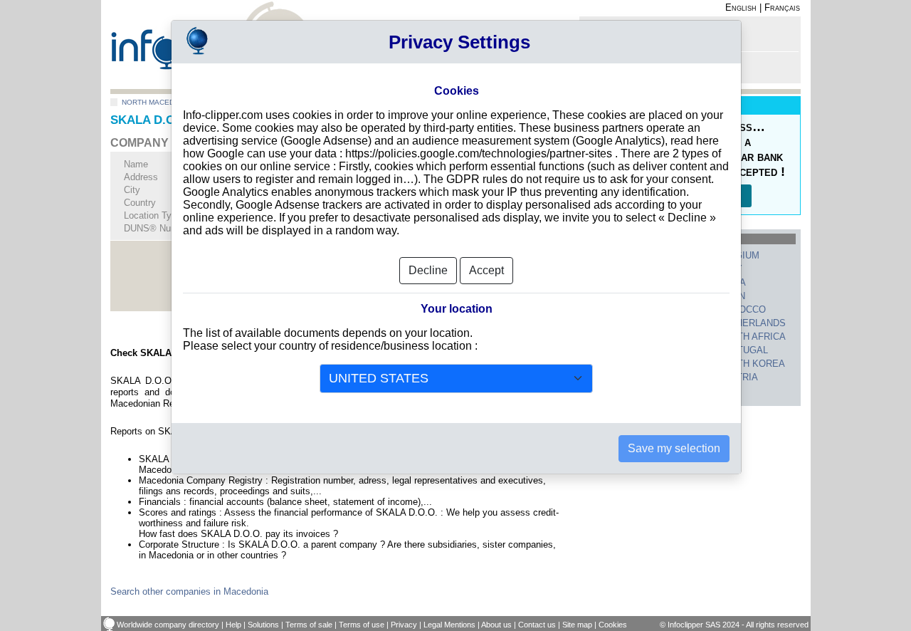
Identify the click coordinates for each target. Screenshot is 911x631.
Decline (428, 270)
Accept (486, 270)
